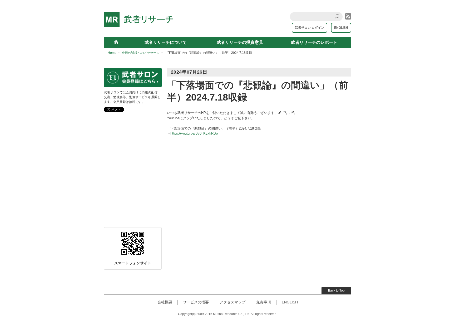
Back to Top (336, 290)
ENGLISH (341, 28)
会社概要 (164, 302)
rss (348, 16)
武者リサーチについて (166, 42)
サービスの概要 (196, 302)
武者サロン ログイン (309, 28)
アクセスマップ (232, 302)
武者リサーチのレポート (314, 42)
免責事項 (263, 302)
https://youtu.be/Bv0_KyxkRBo (194, 133)
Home (112, 53)
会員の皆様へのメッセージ (141, 53)
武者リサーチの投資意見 (240, 42)
